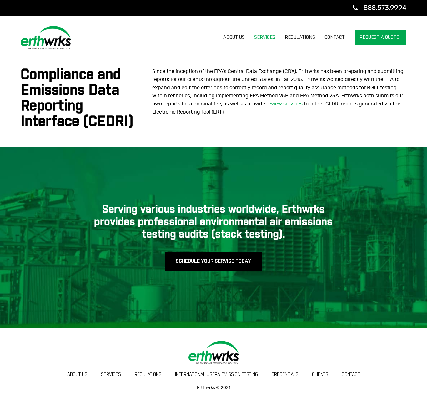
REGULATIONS (148, 374)
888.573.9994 (385, 8)
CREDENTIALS (285, 374)
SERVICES (111, 374)
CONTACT (351, 374)
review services (284, 104)
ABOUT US (77, 374)
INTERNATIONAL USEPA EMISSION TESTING (216, 374)
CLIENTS (320, 374)
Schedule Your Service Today (213, 261)
